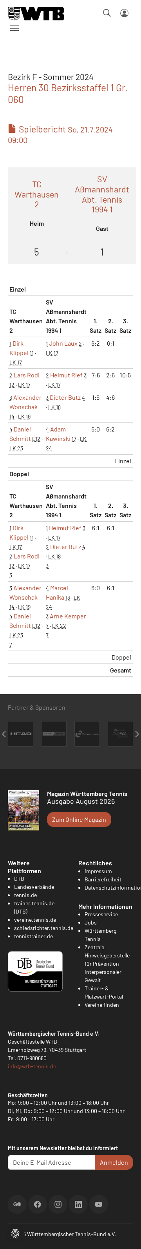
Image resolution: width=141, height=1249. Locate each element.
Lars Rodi (27, 375)
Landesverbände (34, 886)
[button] (15, 1232)
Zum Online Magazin (79, 819)
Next (137, 734)
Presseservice (101, 914)
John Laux (63, 343)
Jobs (91, 922)
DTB (19, 878)
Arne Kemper (68, 616)
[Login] (124, 13)
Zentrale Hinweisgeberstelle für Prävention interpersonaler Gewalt (107, 963)
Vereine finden (102, 1004)
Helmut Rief (66, 375)
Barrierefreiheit (103, 879)
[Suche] (107, 13)
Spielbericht (60, 134)
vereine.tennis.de (35, 919)
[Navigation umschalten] (14, 28)
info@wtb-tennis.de (32, 1066)
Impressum (98, 871)
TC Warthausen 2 (36, 194)
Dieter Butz (65, 397)
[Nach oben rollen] (125, 1233)
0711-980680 (32, 1058)
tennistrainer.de (33, 936)
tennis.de (25, 895)
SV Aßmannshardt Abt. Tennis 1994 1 (102, 194)
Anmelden (114, 1162)
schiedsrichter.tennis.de (43, 928)
